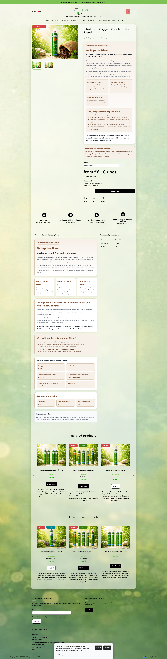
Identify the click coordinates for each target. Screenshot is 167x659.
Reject (98, 647)
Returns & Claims (38, 645)
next (133, 475)
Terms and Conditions (39, 637)
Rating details (107, 38)
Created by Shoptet (151, 657)
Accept (107, 647)
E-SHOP (118, 240)
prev (33, 475)
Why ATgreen (36, 647)
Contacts (35, 634)
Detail (115, 486)
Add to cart (115, 191)
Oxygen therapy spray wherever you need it (98, 602)
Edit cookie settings (44, 657)
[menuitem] (46, 21)
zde (80, 650)
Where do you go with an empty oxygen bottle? (48, 642)
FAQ (33, 650)
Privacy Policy (61, 617)
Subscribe (36, 621)
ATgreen (86, 26)
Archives (89, 610)
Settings (60, 655)
